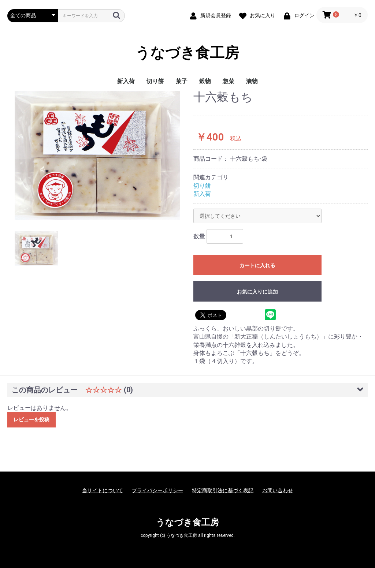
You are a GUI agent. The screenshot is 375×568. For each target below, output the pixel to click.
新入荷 (126, 81)
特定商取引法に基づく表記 (222, 490)
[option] (97, 155)
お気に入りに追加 (257, 292)
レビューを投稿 (31, 419)
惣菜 (228, 81)
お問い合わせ (277, 490)
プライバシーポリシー (157, 490)
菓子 (182, 81)
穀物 (205, 81)
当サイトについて (102, 490)
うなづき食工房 (187, 53)
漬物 (252, 81)
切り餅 (155, 81)
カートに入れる (257, 265)
